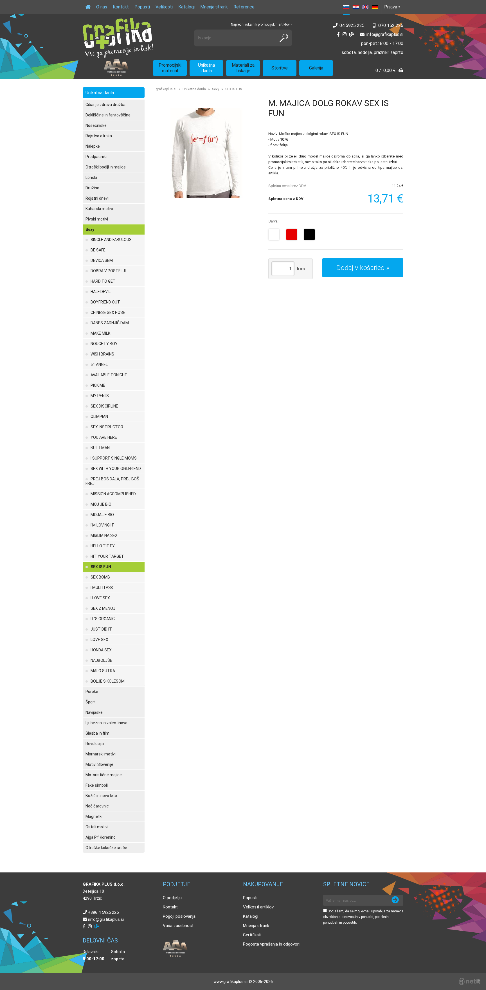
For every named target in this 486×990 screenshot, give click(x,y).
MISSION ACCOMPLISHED (113, 494)
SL (346, 7)
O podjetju (172, 897)
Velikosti (164, 7)
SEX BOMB (100, 577)
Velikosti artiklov (258, 907)
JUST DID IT (101, 629)
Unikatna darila (206, 67)
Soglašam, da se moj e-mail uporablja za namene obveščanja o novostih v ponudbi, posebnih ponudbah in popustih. (363, 916)
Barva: (273, 221)
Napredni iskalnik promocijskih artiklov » (261, 24)
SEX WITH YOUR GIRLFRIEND (116, 468)
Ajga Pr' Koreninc (101, 837)
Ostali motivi (97, 827)
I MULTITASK (102, 587)
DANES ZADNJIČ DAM (110, 323)
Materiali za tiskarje (243, 67)
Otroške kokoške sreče (106, 847)
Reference (244, 7)
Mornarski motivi (101, 754)
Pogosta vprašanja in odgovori (271, 944)
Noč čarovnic (97, 806)
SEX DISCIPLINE (104, 406)
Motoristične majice (104, 775)
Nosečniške (96, 125)
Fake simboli (97, 785)
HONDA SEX (101, 650)
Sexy (90, 229)
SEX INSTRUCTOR (107, 427)
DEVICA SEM (102, 260)
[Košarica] (389, 71)
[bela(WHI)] (274, 234)
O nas (101, 7)
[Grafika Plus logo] (118, 38)
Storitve (279, 68)
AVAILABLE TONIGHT (109, 375)
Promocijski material (170, 67)
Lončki (91, 177)
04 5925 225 (351, 25)
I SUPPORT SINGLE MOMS (114, 458)
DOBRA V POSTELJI (108, 271)
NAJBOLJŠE (101, 660)
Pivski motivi (97, 219)
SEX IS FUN (101, 566)
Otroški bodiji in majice (106, 167)
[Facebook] (338, 34)
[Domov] (88, 7)
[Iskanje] (283, 38)
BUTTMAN (100, 448)
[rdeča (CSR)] (291, 234)
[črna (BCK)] (309, 234)
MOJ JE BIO (101, 504)
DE (375, 7)
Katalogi (186, 7)
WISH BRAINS (102, 354)
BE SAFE (98, 250)
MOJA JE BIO (102, 514)
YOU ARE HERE (104, 437)
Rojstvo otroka (99, 136)
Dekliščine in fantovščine (108, 115)
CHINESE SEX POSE (108, 312)
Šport (91, 702)
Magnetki (94, 816)
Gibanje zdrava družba (105, 104)
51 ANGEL (99, 364)
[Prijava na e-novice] (395, 900)
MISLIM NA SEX (104, 535)
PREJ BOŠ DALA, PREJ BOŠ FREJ (112, 481)
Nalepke (93, 146)
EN (365, 7)
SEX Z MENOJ (103, 608)
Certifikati (252, 934)
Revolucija (95, 743)
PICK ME (98, 385)
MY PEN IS (100, 395)
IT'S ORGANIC (103, 618)
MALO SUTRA (103, 671)
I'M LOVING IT (102, 525)
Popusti (142, 7)
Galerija (316, 68)
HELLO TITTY (103, 546)
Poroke (92, 691)
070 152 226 (390, 25)
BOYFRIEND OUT (105, 302)
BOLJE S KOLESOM (108, 681)
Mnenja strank (214, 7)
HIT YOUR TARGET (107, 556)
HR (355, 7)
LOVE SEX (99, 639)
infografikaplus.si (384, 34)
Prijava (392, 7)
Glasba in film (97, 733)
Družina (92, 188)
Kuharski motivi (99, 208)
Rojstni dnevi (97, 198)
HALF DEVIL (101, 291)
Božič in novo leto (101, 795)
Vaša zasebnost (178, 925)
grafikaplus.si (166, 89)
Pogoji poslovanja (179, 916)
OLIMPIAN (99, 416)
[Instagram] (344, 34)
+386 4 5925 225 (103, 912)
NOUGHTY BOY (104, 343)
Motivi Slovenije (99, 764)
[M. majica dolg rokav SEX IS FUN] (206, 153)
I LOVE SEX (100, 598)
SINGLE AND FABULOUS (111, 239)
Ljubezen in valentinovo (106, 723)
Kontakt (121, 7)
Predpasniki (96, 156)
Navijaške (94, 712)
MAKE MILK (100, 333)
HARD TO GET (103, 281)
